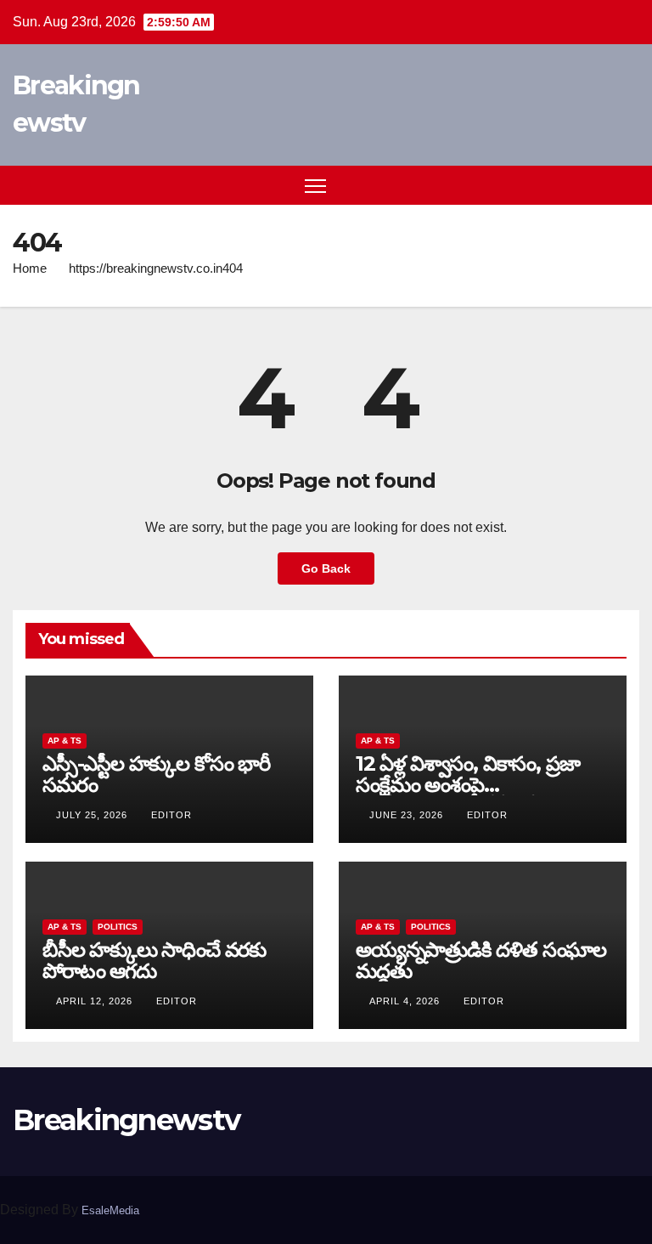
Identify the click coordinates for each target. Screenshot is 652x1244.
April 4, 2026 (406, 1001)
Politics (118, 926)
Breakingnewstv (126, 1120)
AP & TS (65, 740)
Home (30, 268)
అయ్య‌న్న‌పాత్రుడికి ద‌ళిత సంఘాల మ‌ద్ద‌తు (481, 960)
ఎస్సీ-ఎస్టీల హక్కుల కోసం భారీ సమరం (156, 774)
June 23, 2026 (408, 815)
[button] (597, 185)
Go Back (326, 568)
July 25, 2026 (93, 815)
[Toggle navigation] (315, 185)
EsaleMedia (110, 1210)
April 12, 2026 (96, 1001)
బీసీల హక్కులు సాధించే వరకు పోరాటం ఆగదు (154, 960)
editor (171, 815)
